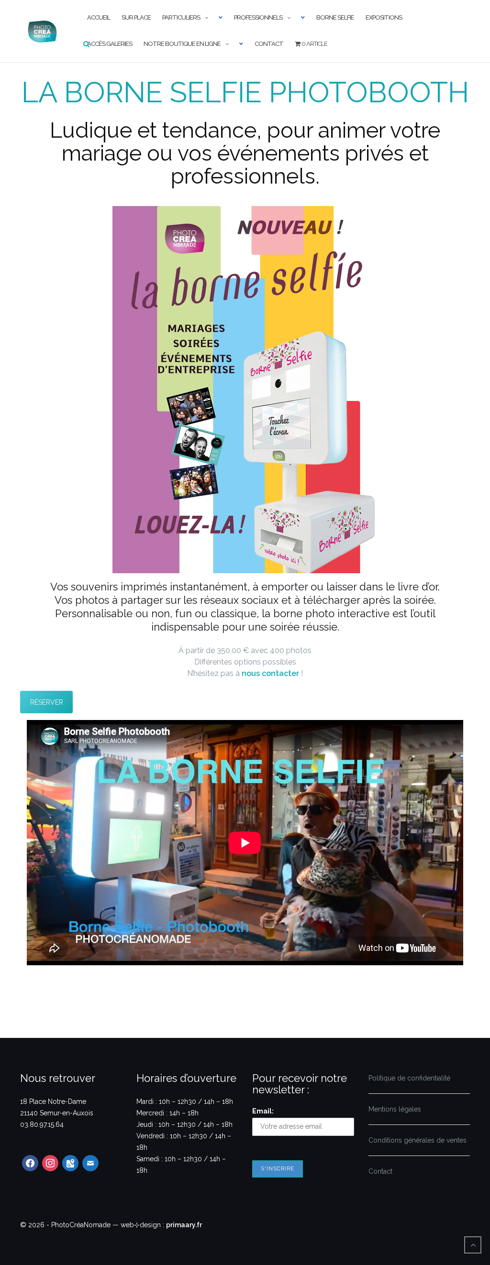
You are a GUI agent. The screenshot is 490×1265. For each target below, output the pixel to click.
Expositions (384, 17)
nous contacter (270, 673)
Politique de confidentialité (409, 1078)
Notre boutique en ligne (182, 43)
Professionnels (258, 17)
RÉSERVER (46, 702)
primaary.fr (184, 1225)
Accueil (98, 17)
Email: (263, 1111)
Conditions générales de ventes (417, 1140)
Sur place (136, 17)
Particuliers (181, 17)
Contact (269, 43)
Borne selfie (335, 17)
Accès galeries (109, 43)
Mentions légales (394, 1109)
